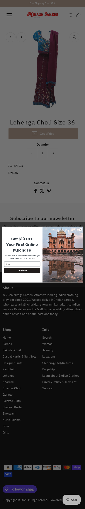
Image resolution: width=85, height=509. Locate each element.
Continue (22, 270)
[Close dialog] (80, 229)
